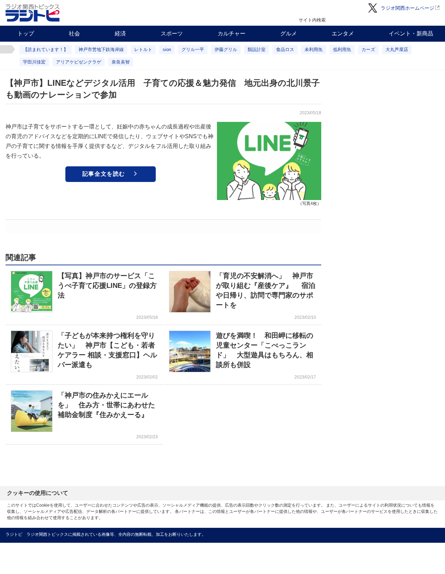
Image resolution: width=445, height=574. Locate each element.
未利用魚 (314, 49)
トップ (25, 33)
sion (167, 49)
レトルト (143, 49)
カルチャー (231, 33)
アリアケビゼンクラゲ (78, 62)
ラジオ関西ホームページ (407, 8)
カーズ (368, 49)
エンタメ (343, 33)
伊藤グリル (226, 49)
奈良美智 (121, 62)
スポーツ (172, 33)
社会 (74, 33)
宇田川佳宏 (34, 62)
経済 (120, 33)
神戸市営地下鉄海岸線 (101, 49)
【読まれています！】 (45, 49)
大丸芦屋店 (397, 49)
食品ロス (285, 49)
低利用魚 (342, 49)
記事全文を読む (103, 174)
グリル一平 (192, 49)
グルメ (288, 33)
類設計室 (257, 49)
